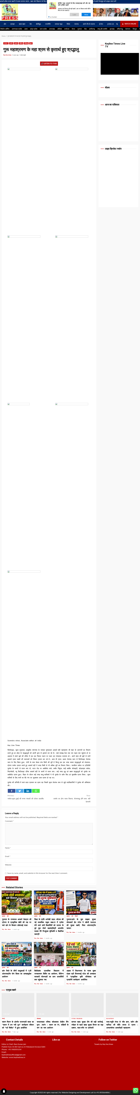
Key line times (7, 55)
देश (31, 24)
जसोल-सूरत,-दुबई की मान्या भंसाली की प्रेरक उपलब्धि (26, 797)
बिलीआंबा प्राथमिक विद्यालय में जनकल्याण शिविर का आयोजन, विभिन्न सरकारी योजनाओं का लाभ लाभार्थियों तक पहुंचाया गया (49, 954)
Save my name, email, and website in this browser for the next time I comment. (37, 873)
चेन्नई (3, 1018)
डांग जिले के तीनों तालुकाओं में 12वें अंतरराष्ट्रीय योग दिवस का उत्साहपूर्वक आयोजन (17, 954)
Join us (110, 24)
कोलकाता (39, 1018)
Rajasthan (110, 1018)
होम (5, 24)
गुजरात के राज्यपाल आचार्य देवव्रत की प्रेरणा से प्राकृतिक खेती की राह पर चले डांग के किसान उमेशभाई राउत (17, 903)
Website (8, 865)
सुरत (31, 43)
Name (8, 848)
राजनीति (48, 24)
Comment (9, 821)
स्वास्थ (76, 24)
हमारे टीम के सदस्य (89, 24)
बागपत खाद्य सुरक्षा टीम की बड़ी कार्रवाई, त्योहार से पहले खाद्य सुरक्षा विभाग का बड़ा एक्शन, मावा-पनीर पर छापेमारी (87, 1005)
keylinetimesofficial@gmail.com (13, 1055)
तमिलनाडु (120, 29)
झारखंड (112, 29)
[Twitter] (20, 791)
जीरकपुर (26, 43)
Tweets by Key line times (103, 1044)
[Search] (117, 24)
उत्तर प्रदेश (43, 29)
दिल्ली (76, 916)
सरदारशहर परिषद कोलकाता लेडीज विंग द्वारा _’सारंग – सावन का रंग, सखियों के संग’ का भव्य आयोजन (52, 1005)
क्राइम (12, 24)
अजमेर (11, 43)
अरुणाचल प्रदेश (17, 29)
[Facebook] (11, 791)
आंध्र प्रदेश (33, 29)
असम (26, 29)
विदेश (68, 24)
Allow (86, 14)
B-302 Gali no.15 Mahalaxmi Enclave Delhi (29, 1047)
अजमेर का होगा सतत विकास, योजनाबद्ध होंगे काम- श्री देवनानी (71, 799)
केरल (73, 29)
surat (6, 43)
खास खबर (22, 24)
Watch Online (130, 24)
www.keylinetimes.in (17, 1057)
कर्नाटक (66, 29)
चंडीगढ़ (20, 43)
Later (74, 14)
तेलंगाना (127, 29)
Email (7, 856)
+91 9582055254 (14, 1049)
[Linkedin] (28, 791)
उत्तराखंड (52, 29)
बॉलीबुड (38, 24)
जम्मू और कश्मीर (102, 29)
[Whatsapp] (36, 791)
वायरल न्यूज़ (58, 24)
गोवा (85, 29)
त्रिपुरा (135, 29)
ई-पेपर (101, 24)
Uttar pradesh (77, 1018)
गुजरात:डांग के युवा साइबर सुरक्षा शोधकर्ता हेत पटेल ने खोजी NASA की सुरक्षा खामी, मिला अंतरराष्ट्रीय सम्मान (81, 903)
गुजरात (79, 29)
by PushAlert (53, 17)
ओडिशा (59, 29)
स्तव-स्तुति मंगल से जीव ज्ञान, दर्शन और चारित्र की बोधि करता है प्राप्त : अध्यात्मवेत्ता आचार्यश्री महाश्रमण (122, 1005)
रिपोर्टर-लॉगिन (4, 29)
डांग (8, 916)
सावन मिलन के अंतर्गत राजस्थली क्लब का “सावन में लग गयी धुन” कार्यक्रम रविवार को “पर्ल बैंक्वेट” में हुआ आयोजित (18, 1005)
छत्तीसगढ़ (92, 29)
